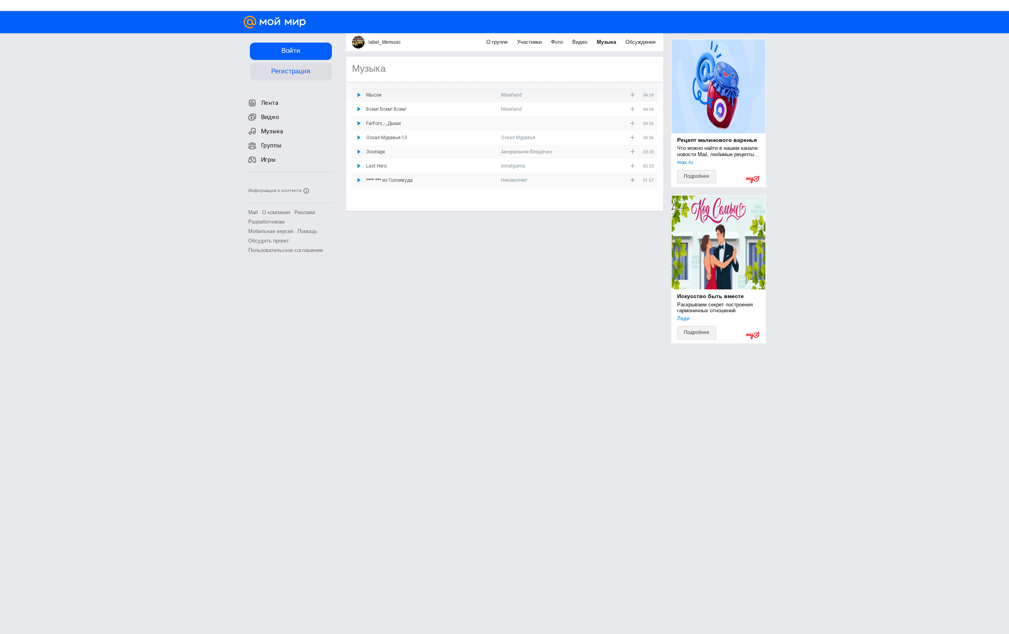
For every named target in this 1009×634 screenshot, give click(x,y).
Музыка (607, 42)
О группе (497, 42)
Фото (557, 42)
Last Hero (376, 166)
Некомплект (514, 180)
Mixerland (511, 95)
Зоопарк (375, 152)
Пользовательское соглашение (285, 250)
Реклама (304, 212)
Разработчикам (266, 222)
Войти (290, 50)
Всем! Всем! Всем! (386, 109)
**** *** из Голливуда (389, 180)
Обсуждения (640, 42)
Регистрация (290, 71)
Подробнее (696, 176)
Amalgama (513, 166)
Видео (580, 42)
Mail (253, 212)
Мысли (374, 95)
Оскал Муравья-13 (386, 137)
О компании (276, 212)
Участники (530, 42)
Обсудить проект (268, 241)
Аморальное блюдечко (526, 152)
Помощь (307, 231)
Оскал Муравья (518, 137)
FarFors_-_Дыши (383, 123)
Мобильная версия (270, 231)
